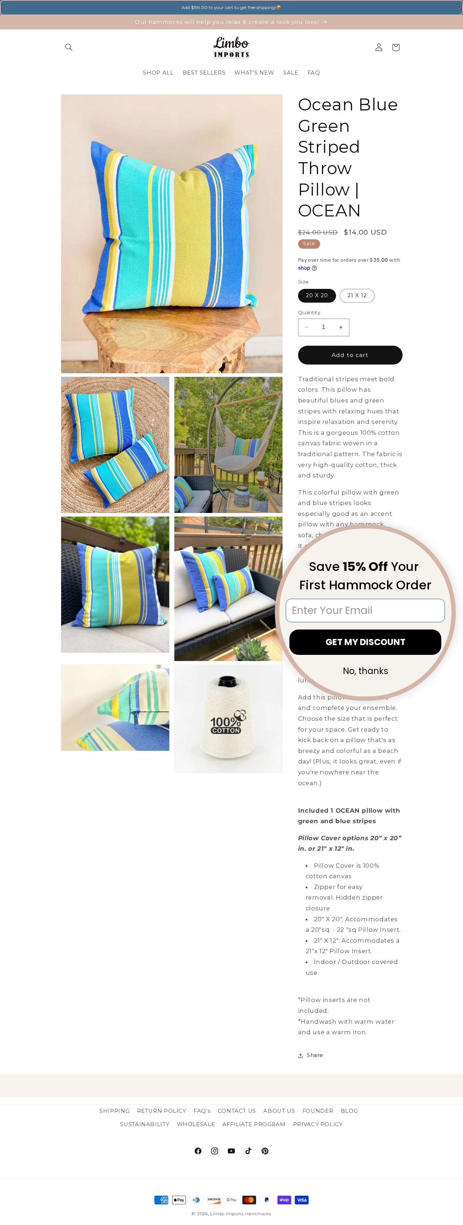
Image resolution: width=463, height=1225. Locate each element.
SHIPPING (114, 1111)
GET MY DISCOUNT (365, 642)
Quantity (309, 312)
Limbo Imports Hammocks (240, 1213)
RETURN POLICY (161, 1111)
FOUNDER (317, 1111)
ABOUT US (279, 1111)
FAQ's (202, 1111)
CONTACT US (237, 1111)
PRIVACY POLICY (318, 1124)
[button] (69, 47)
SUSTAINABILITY (144, 1124)
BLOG (349, 1111)
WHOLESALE (196, 1124)
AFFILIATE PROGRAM (254, 1124)
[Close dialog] (445, 534)
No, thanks (365, 671)
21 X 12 (357, 295)
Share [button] (315, 1055)
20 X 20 (317, 295)
